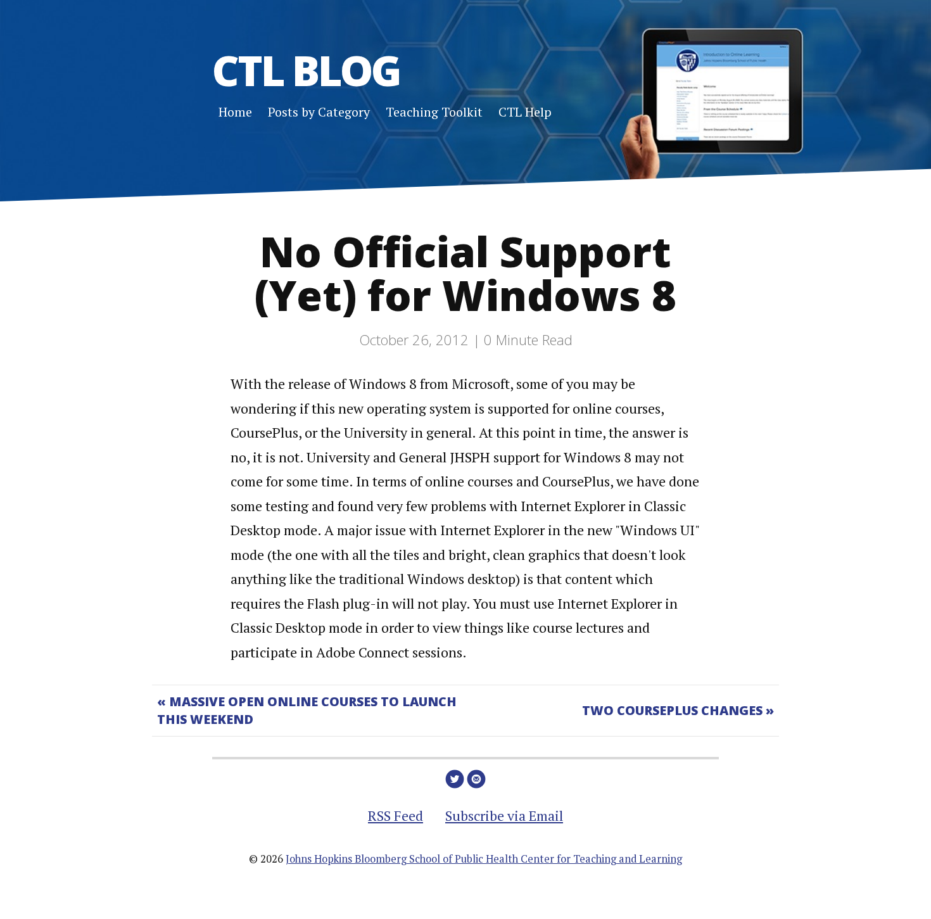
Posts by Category (319, 111)
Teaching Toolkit (434, 111)
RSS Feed (395, 815)
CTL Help (525, 111)
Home (235, 111)
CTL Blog (306, 69)
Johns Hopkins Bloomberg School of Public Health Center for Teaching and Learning (484, 859)
